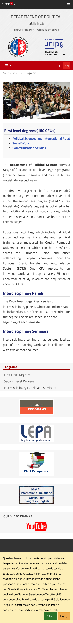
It (59, 65)
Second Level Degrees (19, 381)
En (67, 65)
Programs (10, 367)
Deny (63, 616)
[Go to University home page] (18, 47)
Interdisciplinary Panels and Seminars (30, 387)
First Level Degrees (17, 374)
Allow (50, 616)
